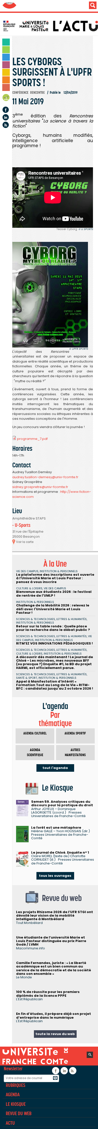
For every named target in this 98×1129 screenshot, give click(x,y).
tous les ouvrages (55, 875)
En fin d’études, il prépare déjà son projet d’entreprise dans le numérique (53, 1015)
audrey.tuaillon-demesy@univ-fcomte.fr (45, 477)
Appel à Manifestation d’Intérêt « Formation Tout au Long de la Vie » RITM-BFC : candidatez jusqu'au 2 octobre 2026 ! (54, 685)
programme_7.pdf (32, 438)
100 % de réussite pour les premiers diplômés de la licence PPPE (48, 993)
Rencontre (37, 92)
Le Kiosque (16, 1104)
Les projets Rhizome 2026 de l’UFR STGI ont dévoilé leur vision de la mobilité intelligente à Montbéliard (54, 916)
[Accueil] (50, 25)
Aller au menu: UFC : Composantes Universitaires (9, 5)
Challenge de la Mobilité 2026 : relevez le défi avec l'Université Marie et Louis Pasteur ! (52, 609)
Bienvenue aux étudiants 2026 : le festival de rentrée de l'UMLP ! (53, 593)
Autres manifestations (75, 752)
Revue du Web (18, 1113)
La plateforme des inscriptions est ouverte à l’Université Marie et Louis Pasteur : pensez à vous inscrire (55, 578)
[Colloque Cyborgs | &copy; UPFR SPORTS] (50, 295)
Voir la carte (24, 542)
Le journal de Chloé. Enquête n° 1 (60, 852)
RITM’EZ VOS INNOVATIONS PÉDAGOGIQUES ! (54, 643)
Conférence (20, 92)
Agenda (6, 98)
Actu (10, 1123)
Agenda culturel (34, 733)
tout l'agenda (55, 767)
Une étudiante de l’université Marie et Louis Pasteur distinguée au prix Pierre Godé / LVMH (51, 941)
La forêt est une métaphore (56, 827)
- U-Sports (21, 525)
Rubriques (15, 1085)
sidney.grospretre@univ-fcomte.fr (40, 487)
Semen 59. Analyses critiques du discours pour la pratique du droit (62, 803)
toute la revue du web (55, 1033)
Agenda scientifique (35, 752)
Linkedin (6, 117)
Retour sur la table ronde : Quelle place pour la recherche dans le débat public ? (53, 628)
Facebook (6, 110)
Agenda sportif (75, 733)
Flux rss (6, 125)
